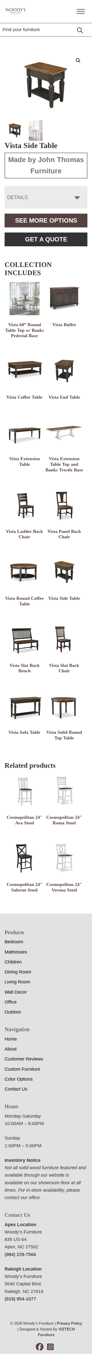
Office (11, 1002)
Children (13, 962)
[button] (78, 60)
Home (11, 1039)
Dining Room (18, 971)
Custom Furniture (22, 1069)
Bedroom (14, 941)
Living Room (17, 981)
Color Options (19, 1079)
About (11, 1049)
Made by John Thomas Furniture (46, 165)
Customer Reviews (24, 1059)
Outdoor (13, 1012)
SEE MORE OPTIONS (46, 220)
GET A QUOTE (46, 239)
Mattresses (16, 952)
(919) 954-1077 (20, 1298)
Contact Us (16, 1089)
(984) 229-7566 (20, 1254)
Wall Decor (16, 992)
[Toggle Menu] (81, 11)
